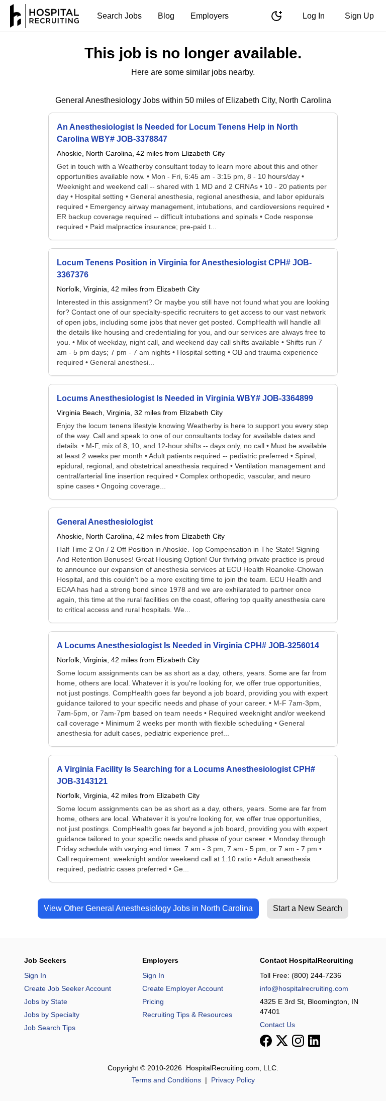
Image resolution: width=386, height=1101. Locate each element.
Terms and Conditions (166, 1080)
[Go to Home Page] (44, 16)
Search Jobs (119, 16)
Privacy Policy (233, 1080)
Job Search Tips (49, 1028)
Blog (166, 16)
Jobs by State (45, 1001)
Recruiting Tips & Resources (187, 1015)
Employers (209, 16)
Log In (314, 16)
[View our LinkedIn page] (314, 1041)
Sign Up (359, 16)
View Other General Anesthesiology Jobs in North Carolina (148, 908)
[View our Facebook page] (266, 1041)
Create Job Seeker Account (67, 988)
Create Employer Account (182, 988)
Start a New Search (307, 908)
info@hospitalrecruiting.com (304, 988)
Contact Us (277, 1025)
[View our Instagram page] (298, 1041)
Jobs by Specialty (51, 1015)
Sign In (35, 975)
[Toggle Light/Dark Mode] (276, 16)
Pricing (153, 1001)
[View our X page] (282, 1041)
